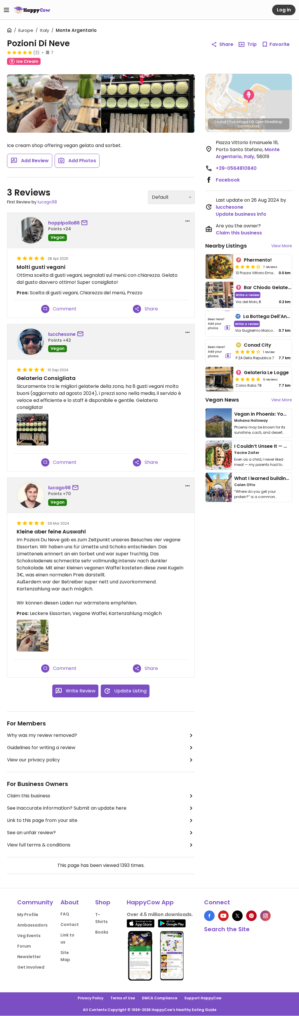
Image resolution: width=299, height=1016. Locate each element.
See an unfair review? (31, 832)
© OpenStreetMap (266, 121)
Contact (69, 924)
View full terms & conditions (38, 845)
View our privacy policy (33, 759)
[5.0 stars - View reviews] (19, 52)
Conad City (257, 345)
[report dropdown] (187, 220)
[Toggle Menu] (6, 10)
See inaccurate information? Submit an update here (66, 808)
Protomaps (238, 121)
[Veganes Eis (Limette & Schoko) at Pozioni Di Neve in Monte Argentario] (54, 103)
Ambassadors (32, 925)
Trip (252, 44)
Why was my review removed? (42, 735)
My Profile (27, 914)
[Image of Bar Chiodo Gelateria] (220, 295)
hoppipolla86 (64, 223)
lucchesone (62, 334)
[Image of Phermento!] (220, 266)
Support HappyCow (202, 998)
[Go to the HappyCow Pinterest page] (251, 915)
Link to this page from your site (42, 820)
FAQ (64, 914)
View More (281, 246)
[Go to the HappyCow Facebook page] (209, 915)
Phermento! (258, 260)
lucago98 (47, 202)
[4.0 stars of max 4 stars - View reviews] (248, 266)
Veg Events (29, 936)
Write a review (247, 295)
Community (35, 902)
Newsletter (29, 957)
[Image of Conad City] (220, 351)
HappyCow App (150, 902)
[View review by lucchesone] (31, 342)
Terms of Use (122, 998)
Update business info (241, 214)
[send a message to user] (85, 223)
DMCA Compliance (159, 998)
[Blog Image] (219, 423)
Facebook (228, 180)
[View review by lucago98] (31, 495)
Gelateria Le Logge (266, 372)
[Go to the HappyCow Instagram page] (265, 915)
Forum (24, 946)
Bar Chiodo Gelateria (269, 287)
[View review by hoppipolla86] (31, 230)
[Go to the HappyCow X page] (237, 915)
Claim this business (28, 795)
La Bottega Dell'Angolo (270, 316)
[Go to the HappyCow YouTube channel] (223, 915)
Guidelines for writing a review (41, 747)
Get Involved (30, 967)
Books (101, 932)
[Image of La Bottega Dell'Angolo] (219, 324)
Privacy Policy (90, 998)
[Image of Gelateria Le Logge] (220, 379)
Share (226, 44)
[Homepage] (32, 10)
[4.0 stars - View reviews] (248, 351)
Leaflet (220, 121)
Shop (102, 902)
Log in (284, 9)
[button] (249, 96)
